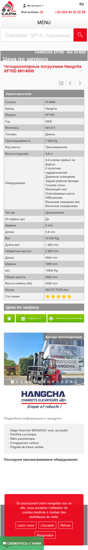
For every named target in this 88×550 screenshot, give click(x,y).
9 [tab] (49, 384)
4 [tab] (27, 384)
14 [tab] (72, 384)
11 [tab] (59, 384)
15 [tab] (77, 384)
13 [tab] (68, 384)
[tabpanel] (44, 359)
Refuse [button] (65, 525)
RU (81, 4)
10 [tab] (54, 384)
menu (44, 22)
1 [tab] (13, 384)
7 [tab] (40, 384)
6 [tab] (36, 384)
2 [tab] (18, 384)
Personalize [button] (45, 535)
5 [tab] (31, 384)
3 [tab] (22, 384)
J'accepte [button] (47, 525)
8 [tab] (45, 384)
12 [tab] (63, 384)
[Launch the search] (80, 35)
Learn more (26, 525)
